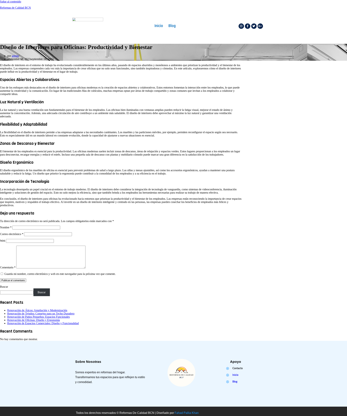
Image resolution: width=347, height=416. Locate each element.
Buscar (4, 286)
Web (2, 240)
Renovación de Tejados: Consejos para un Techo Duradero (40, 313)
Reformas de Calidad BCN (15, 7)
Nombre (6, 227)
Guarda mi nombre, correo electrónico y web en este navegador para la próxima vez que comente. (60, 273)
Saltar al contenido (10, 1)
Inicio (158, 25)
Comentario (8, 267)
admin (15, 55)
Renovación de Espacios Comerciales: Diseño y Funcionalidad (43, 323)
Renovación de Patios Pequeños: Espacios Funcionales (38, 316)
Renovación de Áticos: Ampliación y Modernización (37, 310)
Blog (172, 25)
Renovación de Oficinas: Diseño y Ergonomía (33, 320)
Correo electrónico (11, 234)
